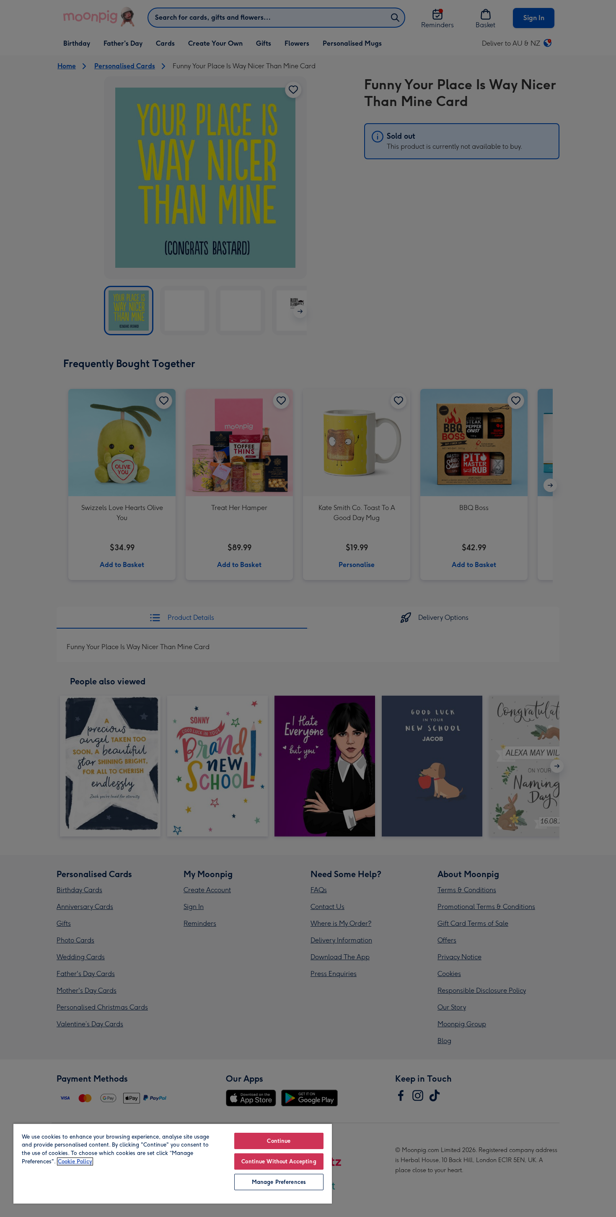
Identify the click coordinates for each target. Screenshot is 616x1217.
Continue (278, 1141)
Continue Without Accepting (278, 1161)
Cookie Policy (75, 1161)
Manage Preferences (279, 1182)
